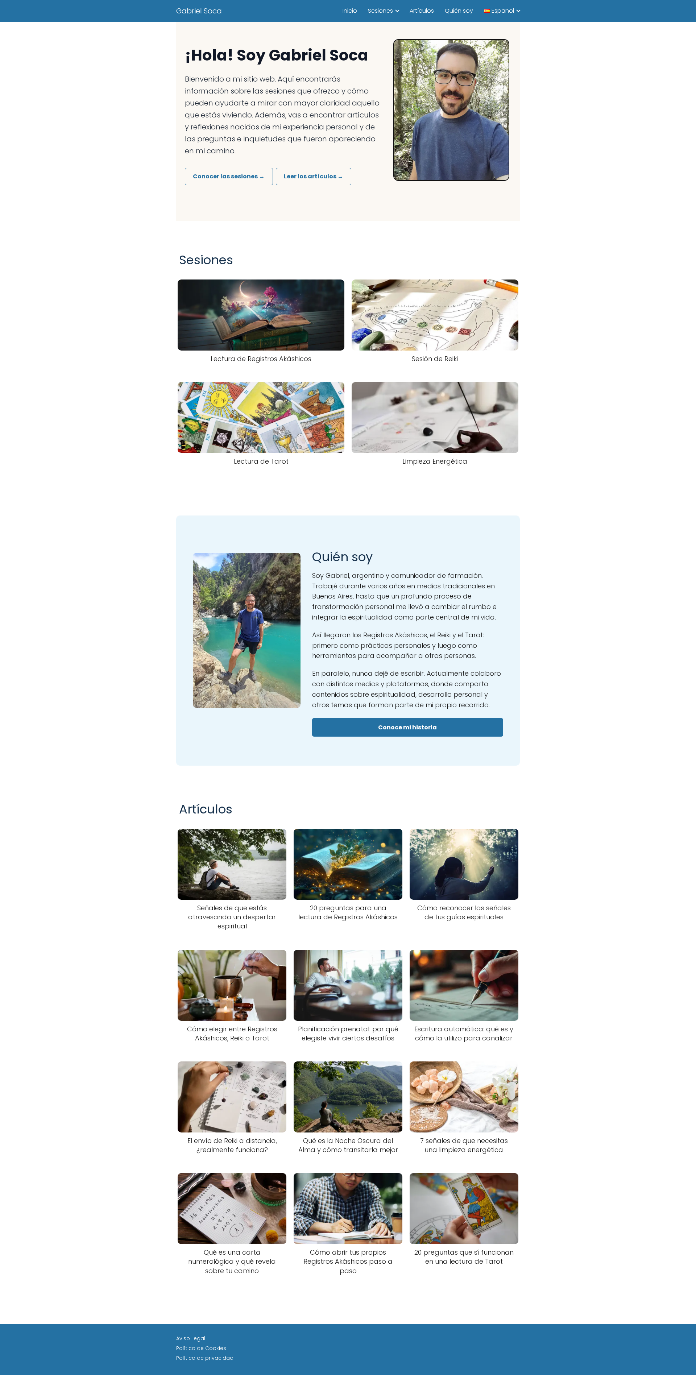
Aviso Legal (190, 1338)
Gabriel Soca (199, 11)
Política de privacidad (204, 1358)
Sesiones (380, 11)
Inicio (350, 11)
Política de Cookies (201, 1348)
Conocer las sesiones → (229, 176)
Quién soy (459, 11)
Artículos (422, 11)
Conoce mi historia (407, 727)
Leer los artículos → (313, 176)
